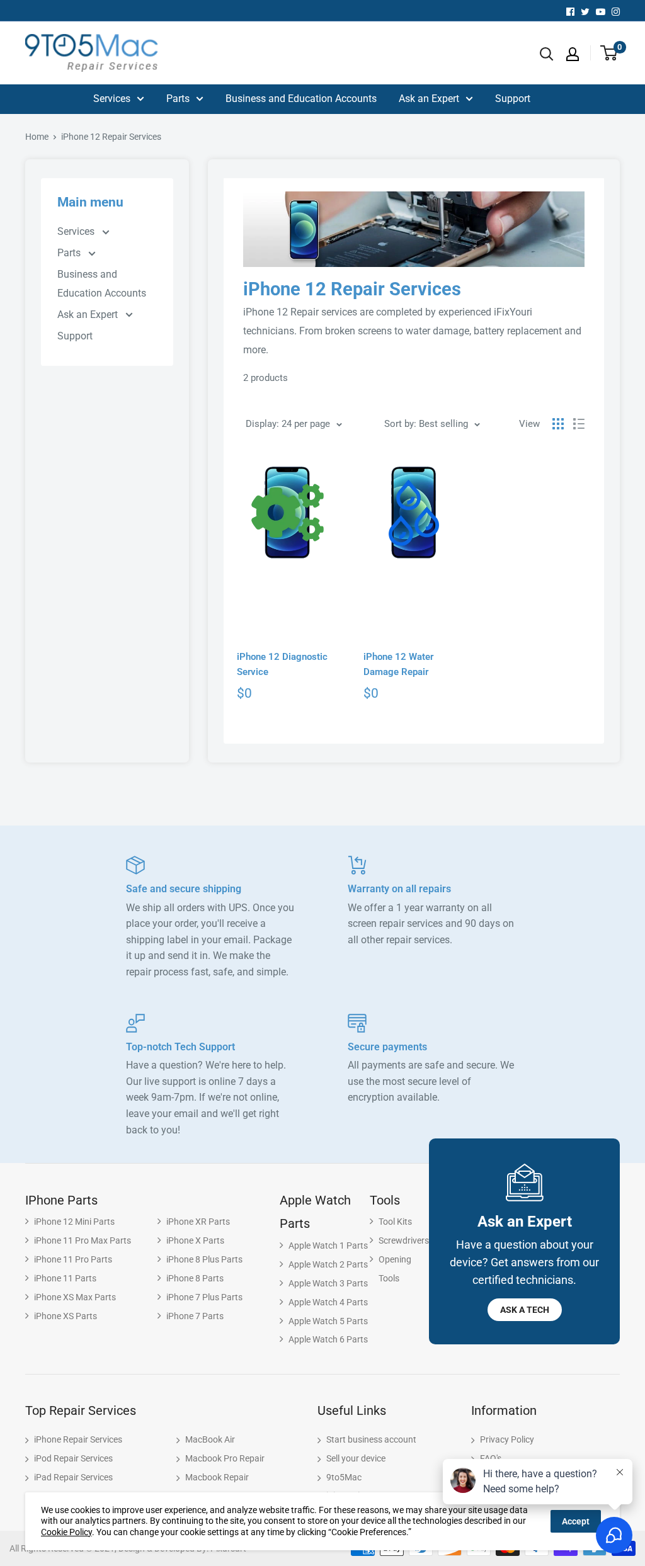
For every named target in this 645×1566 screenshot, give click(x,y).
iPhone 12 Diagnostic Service (282, 664)
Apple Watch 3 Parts (328, 1283)
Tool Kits (395, 1222)
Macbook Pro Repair (225, 1458)
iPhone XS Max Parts (75, 1297)
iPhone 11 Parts (65, 1278)
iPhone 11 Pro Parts (73, 1259)
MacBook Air (210, 1439)
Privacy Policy (507, 1439)
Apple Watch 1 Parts (328, 1245)
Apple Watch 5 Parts (328, 1321)
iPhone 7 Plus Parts (204, 1297)
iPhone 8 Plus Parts (204, 1259)
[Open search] (547, 54)
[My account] (572, 54)
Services (111, 99)
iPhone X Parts (195, 1240)
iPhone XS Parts (65, 1316)
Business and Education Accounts (301, 99)
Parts (178, 99)
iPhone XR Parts (198, 1222)
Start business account (371, 1439)
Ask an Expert (429, 99)
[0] (604, 54)
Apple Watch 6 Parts (328, 1339)
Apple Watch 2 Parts (328, 1264)
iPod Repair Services (73, 1458)
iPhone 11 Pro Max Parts (82, 1240)
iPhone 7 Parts (195, 1316)
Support (512, 99)
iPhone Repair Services (78, 1439)
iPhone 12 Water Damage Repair (398, 664)
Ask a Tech (524, 1310)
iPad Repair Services (73, 1477)
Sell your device (355, 1458)
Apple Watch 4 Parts (328, 1302)
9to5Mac (344, 1477)
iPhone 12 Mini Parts (74, 1222)
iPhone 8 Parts (195, 1278)
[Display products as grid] (558, 423)
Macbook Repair (217, 1477)
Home (37, 137)
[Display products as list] (579, 423)
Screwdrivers (404, 1240)
